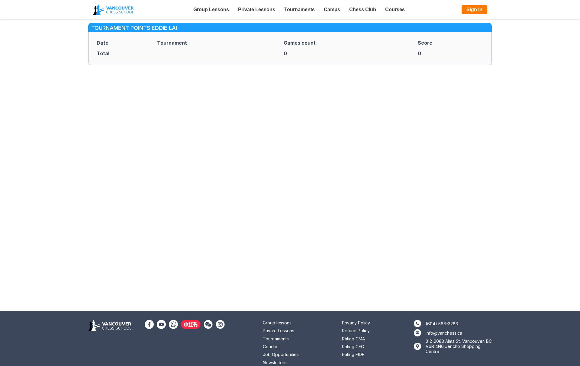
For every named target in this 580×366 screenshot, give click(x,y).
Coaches (272, 346)
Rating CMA (353, 338)
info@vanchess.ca (444, 333)
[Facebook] (149, 324)
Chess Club (362, 9)
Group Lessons (211, 9)
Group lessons (277, 322)
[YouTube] (161, 324)
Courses (395, 9)
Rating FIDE (353, 354)
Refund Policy (356, 330)
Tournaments (299, 9)
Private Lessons (256, 9)
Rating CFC (353, 346)
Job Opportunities (281, 354)
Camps (332, 9)
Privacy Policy (356, 322)
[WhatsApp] (173, 324)
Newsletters (274, 362)
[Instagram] (220, 324)
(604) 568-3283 (442, 323)
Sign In (474, 9)
